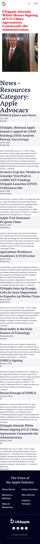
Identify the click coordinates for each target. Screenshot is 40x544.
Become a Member (7, 497)
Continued (11, 169)
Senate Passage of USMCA (18, 393)
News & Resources (7, 505)
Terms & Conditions (20, 535)
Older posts (4, 467)
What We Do (8, 490)
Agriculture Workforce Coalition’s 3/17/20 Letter (17, 254)
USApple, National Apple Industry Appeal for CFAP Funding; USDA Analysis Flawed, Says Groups (18, 133)
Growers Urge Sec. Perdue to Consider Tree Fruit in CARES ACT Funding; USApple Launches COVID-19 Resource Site (20, 180)
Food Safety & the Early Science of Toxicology (16, 331)
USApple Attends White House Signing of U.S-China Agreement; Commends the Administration (19, 431)
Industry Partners (26, 502)
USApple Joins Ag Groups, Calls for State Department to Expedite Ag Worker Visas (20, 292)
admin (4, 121)
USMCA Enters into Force (18, 115)
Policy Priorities (30, 490)
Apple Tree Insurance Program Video (15, 220)
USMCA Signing (11, 360)
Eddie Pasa (6, 145)
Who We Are (28, 495)
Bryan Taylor (6, 193)
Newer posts (4, 469)
